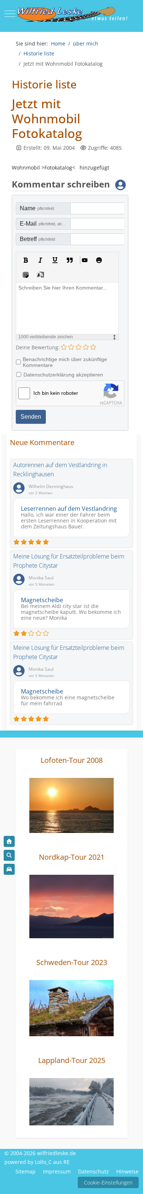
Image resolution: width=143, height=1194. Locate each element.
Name (37, 208)
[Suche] (9, 855)
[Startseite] (9, 841)
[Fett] (25, 260)
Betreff (37, 239)
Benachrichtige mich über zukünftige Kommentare (65, 362)
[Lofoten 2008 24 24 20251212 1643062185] (71, 804)
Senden (31, 417)
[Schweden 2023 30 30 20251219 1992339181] (71, 1007)
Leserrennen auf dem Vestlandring (69, 509)
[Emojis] (99, 260)
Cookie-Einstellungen (108, 1182)
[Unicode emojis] (25, 274)
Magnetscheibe (42, 600)
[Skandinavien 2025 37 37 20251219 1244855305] (71, 1100)
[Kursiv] (40, 260)
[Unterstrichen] (55, 260)
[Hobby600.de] (9, 869)
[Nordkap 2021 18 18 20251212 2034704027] (71, 905)
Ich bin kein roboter (55, 393)
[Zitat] (69, 260)
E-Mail (45, 224)
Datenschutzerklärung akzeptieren (63, 375)
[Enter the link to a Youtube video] (84, 260)
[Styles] (40, 274)
